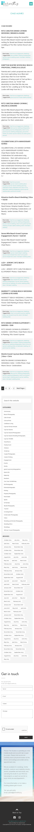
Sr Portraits (7, 502)
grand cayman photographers (12, 469)
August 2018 (19, 577)
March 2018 (15, 584)
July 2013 (16, 655)
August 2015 (7, 621)
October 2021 (7, 553)
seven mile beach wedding (10, 285)
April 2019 (15, 567)
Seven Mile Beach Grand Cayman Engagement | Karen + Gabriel (14, 234)
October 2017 (19, 591)
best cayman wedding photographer (19, 128)
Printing (6, 490)
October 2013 (7, 652)
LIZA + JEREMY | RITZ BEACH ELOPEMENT (12, 263)
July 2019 (17, 564)
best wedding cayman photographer (12, 129)
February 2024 (25, 543)
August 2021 (7, 557)
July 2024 (16, 540)
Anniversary (7, 411)
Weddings (26, 53)
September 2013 (18, 652)
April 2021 (14, 560)
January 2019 (18, 570)
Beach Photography (9, 414)
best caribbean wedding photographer (20, 55)
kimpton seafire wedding (14, 225)
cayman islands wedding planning (17, 185)
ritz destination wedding (22, 346)
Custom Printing (8, 457)
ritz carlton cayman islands (14, 133)
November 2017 (8, 591)
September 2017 (8, 594)
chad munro (25, 129)
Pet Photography (8, 484)
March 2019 (24, 567)
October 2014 (7, 635)
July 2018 (6, 581)
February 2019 (8, 570)
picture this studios (16, 191)
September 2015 (19, 618)
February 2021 (8, 564)
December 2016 (18, 604)
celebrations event (7, 187)
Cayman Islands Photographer (12, 432)
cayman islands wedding (9, 57)
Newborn (6, 478)
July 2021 (16, 557)
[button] (31, 3)
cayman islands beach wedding (18, 253)
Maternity (6, 475)
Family (5, 466)
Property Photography (10, 493)
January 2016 (7, 615)
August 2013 (7, 655)
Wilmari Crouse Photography (12, 530)
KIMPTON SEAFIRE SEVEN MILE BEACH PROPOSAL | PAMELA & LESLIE (16, 66)
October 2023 (7, 550)
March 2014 (23, 642)
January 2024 (7, 547)
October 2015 (7, 618)
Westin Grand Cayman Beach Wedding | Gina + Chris (16, 355)
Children (6, 448)
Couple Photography (9, 454)
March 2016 (7, 611)
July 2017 (6, 598)
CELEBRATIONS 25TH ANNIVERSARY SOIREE (16, 142)
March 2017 (7, 601)
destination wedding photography (11, 189)
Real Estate (7, 496)
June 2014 (24, 638)
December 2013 (8, 649)
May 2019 (6, 567)
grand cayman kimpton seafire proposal (20, 97)
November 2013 (20, 649)
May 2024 (25, 540)
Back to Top (17, 813)
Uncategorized (8, 511)
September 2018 (8, 577)
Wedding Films (8, 524)
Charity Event (7, 445)
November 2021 (18, 550)
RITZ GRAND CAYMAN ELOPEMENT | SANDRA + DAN (15, 324)
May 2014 (6, 642)
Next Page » (21, 388)
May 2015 (6, 625)
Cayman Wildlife (8, 438)
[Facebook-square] (14, 817)
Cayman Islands (8, 429)
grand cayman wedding (9, 283)
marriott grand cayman (12, 315)
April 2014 (14, 642)
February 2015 (8, 628)
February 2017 (17, 601)
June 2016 (7, 608)
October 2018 (19, 574)
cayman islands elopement (10, 254)
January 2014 (18, 645)
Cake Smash (7, 417)
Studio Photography (9, 505)
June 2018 (15, 581)
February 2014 (8, 645)
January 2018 (7, 587)
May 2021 (6, 560)
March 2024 (15, 543)
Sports (5, 499)
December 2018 (8, 574)
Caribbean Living (8, 423)
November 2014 (20, 632)
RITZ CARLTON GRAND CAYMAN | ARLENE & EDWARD (14, 104)
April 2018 (6, 584)
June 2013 (24, 655)
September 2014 (19, 635)
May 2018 (23, 581)
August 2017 (19, 594)
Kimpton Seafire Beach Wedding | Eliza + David (17, 198)
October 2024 (7, 540)
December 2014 (8, 632)
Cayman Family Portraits (10, 426)
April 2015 (14, 625)
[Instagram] (19, 817)
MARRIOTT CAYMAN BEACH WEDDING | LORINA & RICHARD (16, 292)
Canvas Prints (7, 420)
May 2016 (15, 608)
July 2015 (16, 621)
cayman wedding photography (11, 375)
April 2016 (23, 608)
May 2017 (22, 598)
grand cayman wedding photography (12, 131)
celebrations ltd (17, 187)
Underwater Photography (11, 515)
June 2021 (24, 557)
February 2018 (25, 584)
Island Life (7, 472)
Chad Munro (13, 53)
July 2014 (16, 638)
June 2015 (24, 621)
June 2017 (14, 598)
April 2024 (6, 543)
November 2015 (18, 615)
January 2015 (18, 628)
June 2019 (25, 564)
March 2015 (23, 625)
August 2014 (7, 638)
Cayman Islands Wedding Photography (14, 435)
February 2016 (17, 611)
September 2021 (18, 553)
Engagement (19, 53)
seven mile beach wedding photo (22, 256)
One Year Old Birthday (10, 481)
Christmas (6, 451)
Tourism (6, 508)
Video (5, 518)
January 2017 (7, 604)
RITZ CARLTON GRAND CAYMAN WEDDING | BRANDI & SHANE (14, 32)
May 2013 (6, 659)
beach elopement (15, 279)
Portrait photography (9, 487)
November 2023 (18, 547)
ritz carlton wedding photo (22, 283)
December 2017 (18, 587)
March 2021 (23, 560)
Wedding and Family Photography (13, 521)
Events (18, 182)
